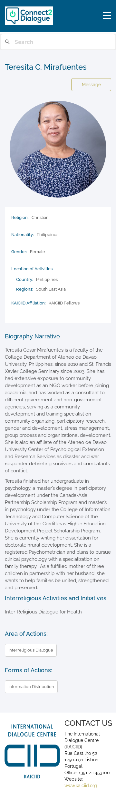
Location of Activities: (32, 268)
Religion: (20, 217)
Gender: (19, 251)
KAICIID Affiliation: (28, 303)
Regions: (24, 289)
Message (91, 84)
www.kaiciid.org (80, 785)
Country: (24, 279)
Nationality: (22, 234)
